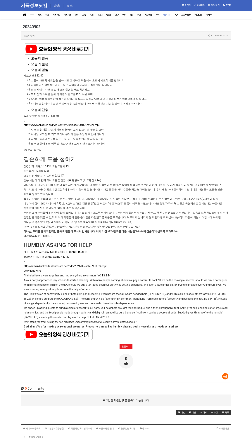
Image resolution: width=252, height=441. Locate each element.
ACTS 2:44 (104, 275)
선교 (139, 15)
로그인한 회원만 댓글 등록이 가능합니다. (126, 400)
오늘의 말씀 (39, 58)
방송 (76, 15)
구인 (176, 15)
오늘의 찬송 (39, 64)
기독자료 (67, 15)
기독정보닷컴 (35, 5)
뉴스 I (91, 15)
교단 (117, 15)
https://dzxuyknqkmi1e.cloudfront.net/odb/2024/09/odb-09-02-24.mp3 (65, 266)
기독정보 (56, 15)
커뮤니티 (166, 15)
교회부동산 (186, 15)
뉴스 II (100, 15)
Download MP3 (32, 270)
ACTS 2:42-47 (61, 256)
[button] (181, 412)
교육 (84, 15)
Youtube (198, 15)
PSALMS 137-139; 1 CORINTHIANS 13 (65, 252)
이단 (124, 15)
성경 (47, 15)
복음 (40, 15)
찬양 (157, 15)
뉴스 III (108, 15)
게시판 (208, 15)
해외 (131, 15)
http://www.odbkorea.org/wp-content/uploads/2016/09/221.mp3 (62, 124)
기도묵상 (148, 15)
